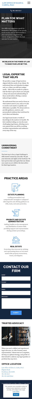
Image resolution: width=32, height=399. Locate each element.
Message (5, 296)
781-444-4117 (16, 11)
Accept (16, 394)
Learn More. (16, 391)
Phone (4, 282)
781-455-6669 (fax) (7, 376)
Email (4, 289)
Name (4, 275)
